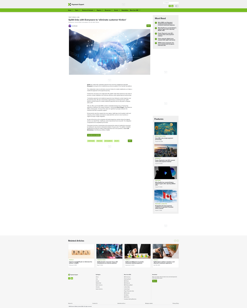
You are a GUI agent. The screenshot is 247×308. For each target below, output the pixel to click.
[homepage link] (76, 4)
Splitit (117, 141)
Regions (99, 10)
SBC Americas (127, 277)
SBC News (126, 281)
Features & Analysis (87, 10)
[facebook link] (170, 6)
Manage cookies (149, 303)
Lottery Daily (127, 287)
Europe (97, 281)
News (69, 10)
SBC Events (126, 297)
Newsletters (125, 10)
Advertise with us (121, 303)
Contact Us (94, 303)
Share (148, 25)
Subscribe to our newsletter (94, 135)
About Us (70, 303)
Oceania (98, 287)
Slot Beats (126, 295)
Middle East (98, 283)
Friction (99, 141)
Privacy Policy (176, 303)
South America (99, 289)
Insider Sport (127, 289)
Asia (97, 279)
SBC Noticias (127, 283)
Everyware (91, 141)
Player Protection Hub (129, 291)
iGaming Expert (127, 279)
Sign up (154, 281)
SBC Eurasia (126, 293)
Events (116, 10)
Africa (97, 277)
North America (99, 285)
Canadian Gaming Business (130, 299)
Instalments (108, 141)
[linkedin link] (172, 6)
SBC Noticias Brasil (128, 285)
